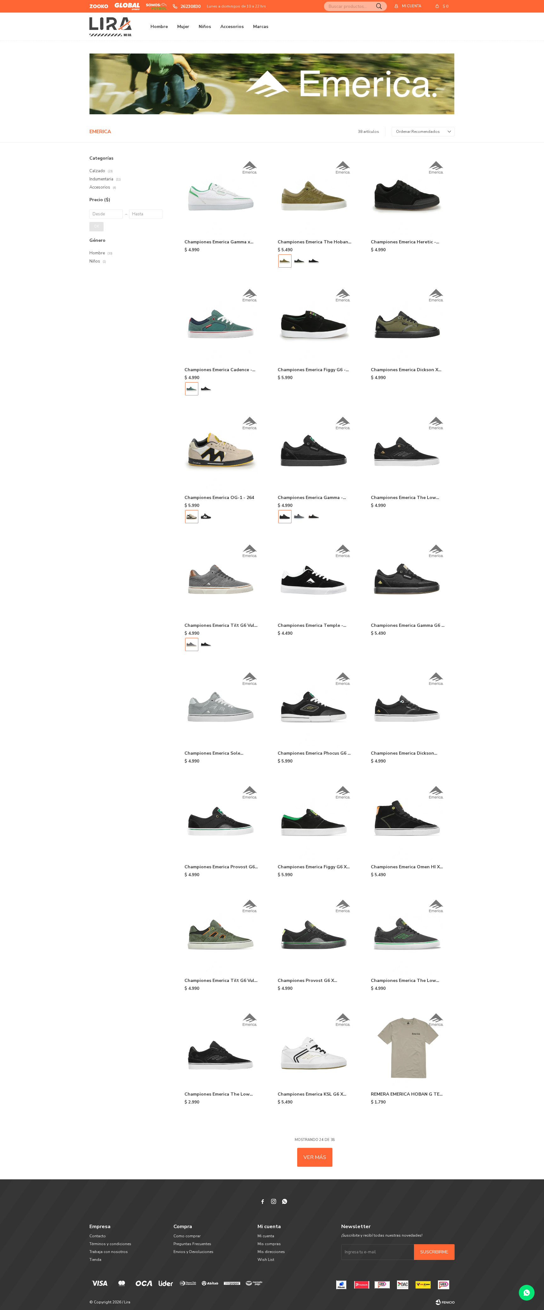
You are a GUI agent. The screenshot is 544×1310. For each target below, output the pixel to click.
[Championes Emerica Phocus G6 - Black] (315, 706)
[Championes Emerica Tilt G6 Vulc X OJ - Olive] (221, 934)
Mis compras (269, 1243)
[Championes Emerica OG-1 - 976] (206, 516)
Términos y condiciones (110, 1243)
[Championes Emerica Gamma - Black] (315, 451)
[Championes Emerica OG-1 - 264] (221, 451)
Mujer (183, 27)
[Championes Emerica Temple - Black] (315, 579)
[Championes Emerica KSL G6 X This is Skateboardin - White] (315, 1047)
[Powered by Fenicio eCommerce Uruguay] (445, 1302)
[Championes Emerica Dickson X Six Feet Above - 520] (408, 323)
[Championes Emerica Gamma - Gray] (299, 516)
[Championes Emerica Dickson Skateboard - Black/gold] (408, 706)
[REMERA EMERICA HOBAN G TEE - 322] (408, 1047)
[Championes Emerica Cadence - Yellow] (206, 389)
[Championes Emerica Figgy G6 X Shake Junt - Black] (315, 820)
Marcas (260, 27)
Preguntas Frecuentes (192, 1243)
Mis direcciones (271, 1251)
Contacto (97, 1236)
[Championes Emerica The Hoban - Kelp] (315, 195)
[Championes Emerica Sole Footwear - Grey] (221, 706)
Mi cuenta (266, 1236)
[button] (379, 6)
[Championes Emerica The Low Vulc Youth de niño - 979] (221, 1047)
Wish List (266, 1259)
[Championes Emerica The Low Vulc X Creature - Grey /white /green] (408, 934)
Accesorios (232, 27)
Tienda (95, 1259)
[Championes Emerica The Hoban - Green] (299, 261)
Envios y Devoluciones (193, 1251)
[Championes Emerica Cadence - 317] (221, 323)
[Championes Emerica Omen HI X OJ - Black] (408, 820)
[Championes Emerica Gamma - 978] (314, 516)
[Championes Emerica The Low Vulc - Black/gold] (408, 451)
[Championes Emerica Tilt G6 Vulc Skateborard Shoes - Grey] (221, 579)
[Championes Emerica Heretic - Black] (408, 195)
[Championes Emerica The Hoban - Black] (314, 261)
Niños (205, 27)
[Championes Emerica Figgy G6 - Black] (315, 323)
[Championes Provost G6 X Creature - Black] (315, 934)
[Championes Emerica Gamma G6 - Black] (408, 579)
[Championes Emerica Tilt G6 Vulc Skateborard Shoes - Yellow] (206, 644)
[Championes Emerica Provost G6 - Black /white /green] (221, 820)
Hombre (159, 27)
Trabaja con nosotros (108, 1251)
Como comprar (187, 1236)
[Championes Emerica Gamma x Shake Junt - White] (221, 195)
